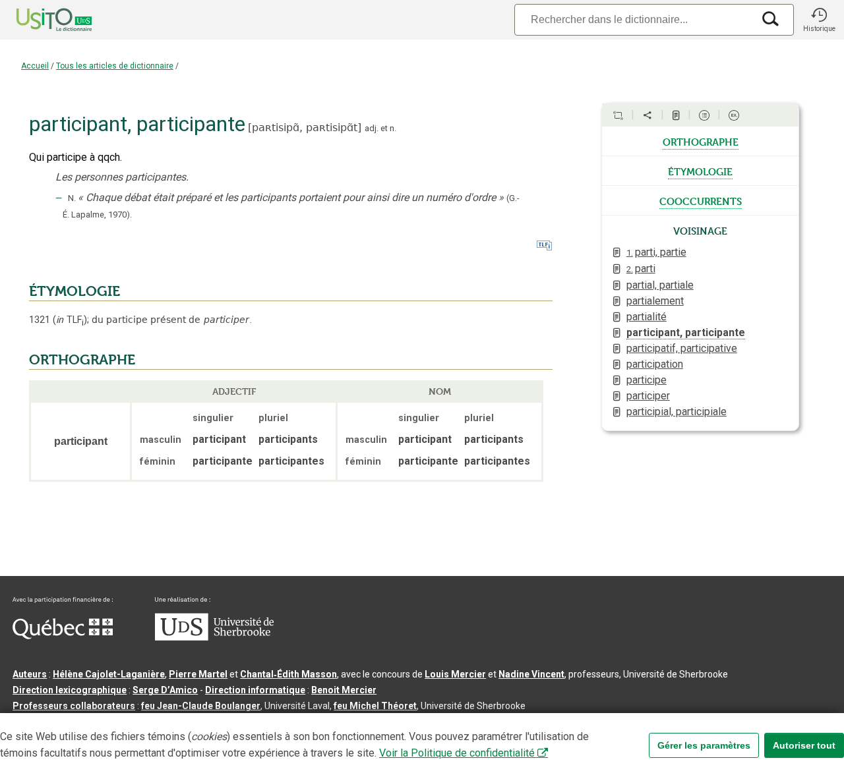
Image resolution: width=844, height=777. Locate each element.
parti (640, 268)
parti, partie (656, 252)
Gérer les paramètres (703, 745)
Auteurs (30, 674)
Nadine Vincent (531, 674)
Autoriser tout (804, 745)
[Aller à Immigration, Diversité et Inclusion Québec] (63, 636)
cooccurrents (700, 200)
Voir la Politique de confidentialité (457, 753)
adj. (371, 128)
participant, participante (685, 332)
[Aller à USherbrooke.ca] (214, 637)
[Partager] (647, 115)
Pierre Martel (198, 674)
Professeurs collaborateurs (74, 706)
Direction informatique (255, 690)
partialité (646, 316)
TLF (70, 320)
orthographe (700, 141)
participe (646, 380)
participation (654, 364)
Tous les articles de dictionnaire (114, 66)
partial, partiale (660, 285)
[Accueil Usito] (39, 20)
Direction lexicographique (70, 690)
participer (648, 395)
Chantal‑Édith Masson (288, 674)
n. (393, 128)
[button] (819, 20)
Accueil (35, 66)
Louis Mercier (455, 674)
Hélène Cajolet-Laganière (109, 674)
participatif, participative (681, 348)
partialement (655, 301)
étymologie (700, 171)
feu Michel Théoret (375, 706)
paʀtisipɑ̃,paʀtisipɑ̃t (304, 127)
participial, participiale (676, 411)
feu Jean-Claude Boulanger (200, 706)
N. (72, 198)
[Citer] (618, 115)
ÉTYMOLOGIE (74, 291)
